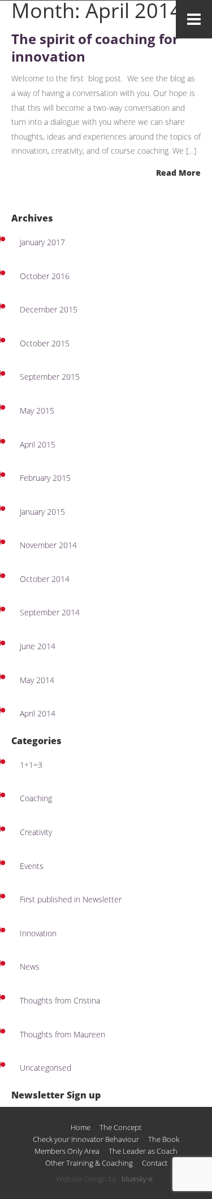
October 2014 (45, 579)
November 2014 (48, 545)
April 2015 (37, 444)
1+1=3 (31, 764)
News (30, 966)
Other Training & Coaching (89, 1163)
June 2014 (37, 646)
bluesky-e (137, 1179)
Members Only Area (66, 1151)
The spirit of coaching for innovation (95, 47)
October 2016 (45, 276)
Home (80, 1128)
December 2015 (48, 309)
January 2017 (42, 242)
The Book (163, 1140)
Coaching (36, 798)
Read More (178, 172)
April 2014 (37, 713)
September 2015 (50, 376)
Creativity (36, 832)
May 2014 (37, 680)
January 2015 (42, 511)
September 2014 (50, 612)
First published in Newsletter (71, 899)
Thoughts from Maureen (62, 1034)
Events (32, 866)
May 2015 (37, 410)
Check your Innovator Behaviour (86, 1140)
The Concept (120, 1128)
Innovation (38, 933)
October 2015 (45, 343)
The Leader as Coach (143, 1151)
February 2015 (45, 477)
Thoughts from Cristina (60, 1000)
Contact (154, 1163)
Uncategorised (45, 1067)
